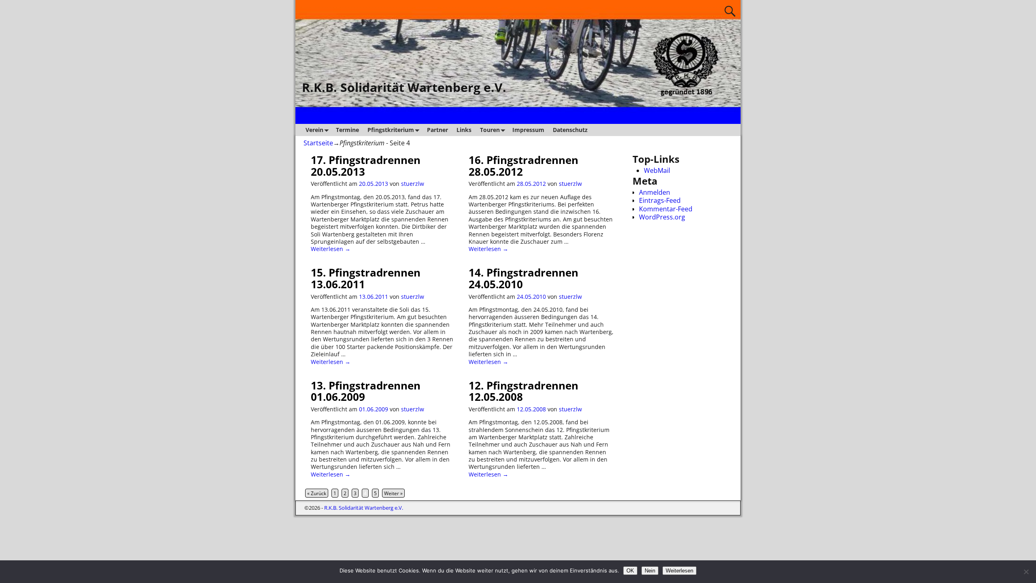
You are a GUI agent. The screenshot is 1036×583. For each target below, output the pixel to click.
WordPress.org (662, 217)
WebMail (657, 170)
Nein (650, 571)
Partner (437, 130)
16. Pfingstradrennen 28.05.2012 (523, 166)
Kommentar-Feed (665, 208)
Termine (347, 130)
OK (630, 571)
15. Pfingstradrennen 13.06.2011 (365, 278)
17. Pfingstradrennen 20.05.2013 (365, 166)
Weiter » (393, 493)
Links (463, 130)
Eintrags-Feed (660, 200)
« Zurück (316, 493)
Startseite (318, 142)
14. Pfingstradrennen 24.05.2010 (523, 278)
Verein (314, 130)
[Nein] (1026, 572)
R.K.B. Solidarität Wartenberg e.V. (404, 87)
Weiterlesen (679, 571)
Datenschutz (570, 130)
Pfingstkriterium (390, 130)
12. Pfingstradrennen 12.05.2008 (523, 391)
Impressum (528, 130)
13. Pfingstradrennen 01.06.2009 (365, 391)
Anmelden (654, 192)
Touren (490, 130)
